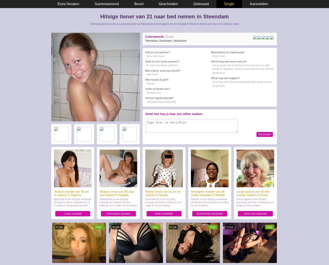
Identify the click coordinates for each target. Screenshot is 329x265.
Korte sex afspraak (255, 213)
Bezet (138, 4)
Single (229, 4)
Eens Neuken (68, 4)
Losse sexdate (73, 213)
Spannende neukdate (210, 213)
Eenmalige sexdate (118, 213)
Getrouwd (201, 4)
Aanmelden (259, 4)
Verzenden (264, 134)
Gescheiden (168, 4)
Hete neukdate (164, 213)
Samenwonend (107, 4)
